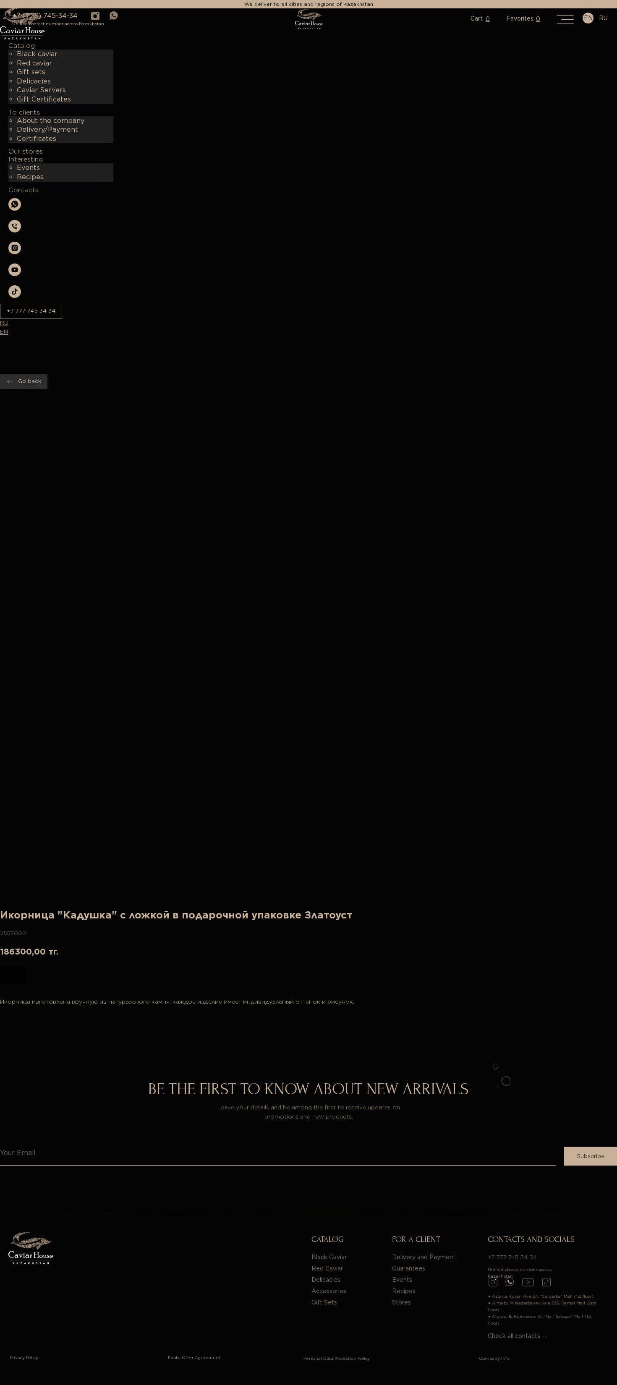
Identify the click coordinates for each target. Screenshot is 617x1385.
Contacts (23, 190)
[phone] (14, 230)
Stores (401, 1302)
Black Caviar (329, 1257)
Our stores (25, 151)
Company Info (494, 1358)
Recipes (30, 177)
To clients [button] (24, 112)
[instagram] (14, 252)
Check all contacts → (518, 1336)
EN (4, 331)
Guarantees (408, 1268)
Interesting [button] (25, 159)
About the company (50, 121)
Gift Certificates (44, 99)
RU (4, 322)
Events (28, 168)
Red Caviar (327, 1268)
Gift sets (31, 72)
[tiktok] (14, 295)
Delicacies (34, 81)
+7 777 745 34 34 (512, 1257)
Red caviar (34, 63)
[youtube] (14, 273)
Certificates (36, 139)
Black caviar (37, 54)
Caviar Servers (41, 90)
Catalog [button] (21, 46)
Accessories (328, 1291)
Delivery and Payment (423, 1257)
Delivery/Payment (47, 129)
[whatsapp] (14, 208)
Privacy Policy (24, 1357)
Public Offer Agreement (194, 1357)
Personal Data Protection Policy (336, 1358)
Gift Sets (324, 1302)
